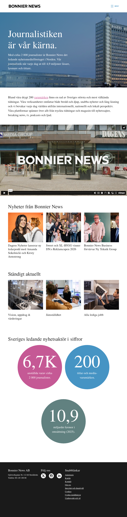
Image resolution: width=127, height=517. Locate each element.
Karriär (68, 478)
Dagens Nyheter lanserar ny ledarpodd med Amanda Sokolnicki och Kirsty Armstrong (24, 250)
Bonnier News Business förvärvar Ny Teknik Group (100, 247)
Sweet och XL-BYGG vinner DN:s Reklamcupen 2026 (63, 247)
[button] (115, 6)
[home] (24, 6)
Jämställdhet (53, 315)
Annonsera (69, 474)
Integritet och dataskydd (74, 488)
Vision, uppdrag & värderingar (19, 316)
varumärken (41, 97)
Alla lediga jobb (93, 315)
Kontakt (68, 481)
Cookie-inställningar (73, 495)
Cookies (68, 491)
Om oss (68, 484)
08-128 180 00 (20, 477)
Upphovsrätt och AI (72, 498)
